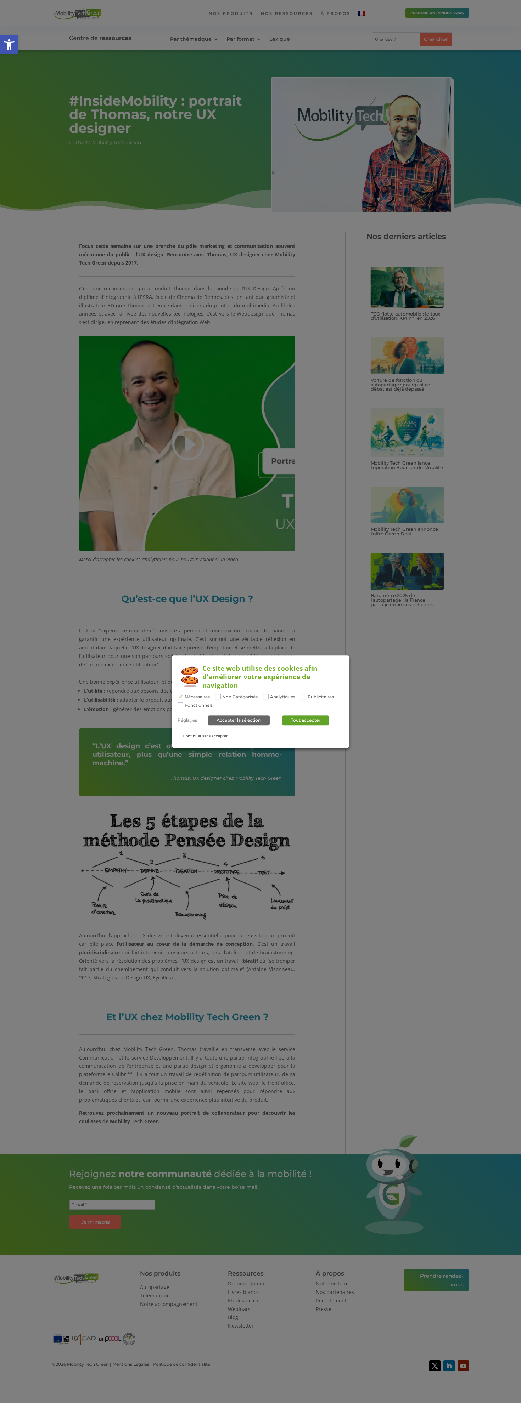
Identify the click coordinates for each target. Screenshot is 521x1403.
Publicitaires (321, 697)
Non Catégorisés (240, 697)
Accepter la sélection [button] (239, 720)
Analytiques (282, 697)
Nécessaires (197, 697)
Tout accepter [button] (305, 720)
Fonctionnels (199, 705)
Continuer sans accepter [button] (205, 736)
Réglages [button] (187, 720)
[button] (9, 44)
